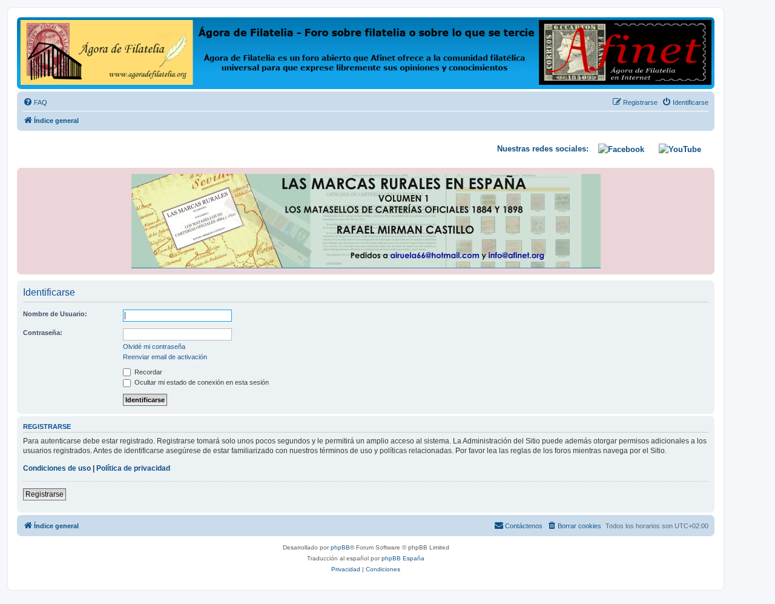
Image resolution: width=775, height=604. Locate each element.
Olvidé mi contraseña (154, 346)
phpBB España (402, 558)
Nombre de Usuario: (55, 313)
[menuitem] (35, 102)
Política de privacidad (133, 468)
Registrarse (44, 494)
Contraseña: (42, 332)
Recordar (147, 372)
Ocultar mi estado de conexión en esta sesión (201, 382)
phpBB (340, 547)
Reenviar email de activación (165, 356)
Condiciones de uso (57, 468)
